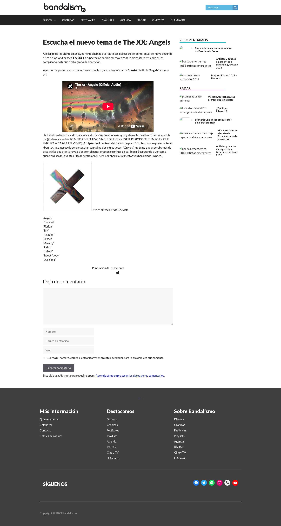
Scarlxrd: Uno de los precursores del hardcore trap (213, 121)
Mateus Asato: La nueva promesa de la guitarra (221, 98)
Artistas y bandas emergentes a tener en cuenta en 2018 (227, 63)
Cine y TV (158, 20)
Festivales (88, 20)
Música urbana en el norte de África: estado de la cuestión (228, 135)
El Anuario (177, 20)
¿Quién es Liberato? (221, 110)
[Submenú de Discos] (116, 419)
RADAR (141, 20)
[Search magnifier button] (235, 7)
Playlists (107, 20)
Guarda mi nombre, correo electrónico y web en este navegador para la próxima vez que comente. (105, 358)
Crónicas (68, 20)
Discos (47, 20)
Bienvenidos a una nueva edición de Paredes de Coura (213, 50)
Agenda (125, 20)
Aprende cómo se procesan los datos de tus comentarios (130, 375)
